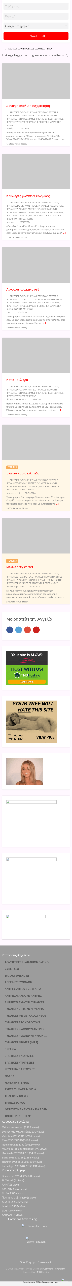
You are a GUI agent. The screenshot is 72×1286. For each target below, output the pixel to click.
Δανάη (10, 128)
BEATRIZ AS (9, 1206)
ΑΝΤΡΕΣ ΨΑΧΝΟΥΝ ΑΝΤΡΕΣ (23, 995)
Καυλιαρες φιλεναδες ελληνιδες (28, 196)
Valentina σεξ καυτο (13, 1135)
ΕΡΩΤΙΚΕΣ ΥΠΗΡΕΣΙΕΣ (17, 122)
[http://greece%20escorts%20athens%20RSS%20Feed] (3, 60)
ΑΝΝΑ (6, 1184)
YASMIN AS (9, 1188)
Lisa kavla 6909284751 (15, 1153)
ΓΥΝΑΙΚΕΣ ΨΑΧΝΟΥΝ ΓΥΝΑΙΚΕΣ (22, 302)
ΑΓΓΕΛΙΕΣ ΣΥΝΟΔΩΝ (19, 112)
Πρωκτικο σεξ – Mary (14, 1197)
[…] (64, 232)
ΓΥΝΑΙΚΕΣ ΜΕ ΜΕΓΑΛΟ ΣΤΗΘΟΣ (22, 206)
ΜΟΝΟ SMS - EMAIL (17, 1082)
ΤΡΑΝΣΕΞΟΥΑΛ (15, 1102)
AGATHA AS (9, 1201)
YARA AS (7, 1214)
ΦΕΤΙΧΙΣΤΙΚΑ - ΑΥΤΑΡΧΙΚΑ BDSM (26, 1109)
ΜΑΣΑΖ (32, 122)
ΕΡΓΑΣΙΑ (10, 1049)
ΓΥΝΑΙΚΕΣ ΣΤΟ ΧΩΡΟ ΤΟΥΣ (50, 206)
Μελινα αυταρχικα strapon (17, 1148)
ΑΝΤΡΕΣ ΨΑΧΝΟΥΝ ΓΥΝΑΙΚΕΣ (24, 1002)
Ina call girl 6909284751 (16, 1166)
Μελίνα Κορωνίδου (15, 586)
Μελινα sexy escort (19, 567)
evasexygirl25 (13, 493)
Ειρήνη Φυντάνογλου (16, 399)
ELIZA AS (7, 1193)
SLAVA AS (7, 1180)
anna (9, 312)
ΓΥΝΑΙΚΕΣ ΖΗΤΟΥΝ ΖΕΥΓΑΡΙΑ (44, 112)
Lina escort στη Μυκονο (15, 1175)
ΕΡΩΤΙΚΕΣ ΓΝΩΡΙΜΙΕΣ (52, 119)
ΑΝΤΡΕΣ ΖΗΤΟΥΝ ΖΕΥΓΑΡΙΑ (23, 988)
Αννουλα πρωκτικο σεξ (22, 289)
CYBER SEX (12, 968)
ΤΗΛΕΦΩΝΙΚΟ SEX (16, 1096)
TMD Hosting (42, 1272)
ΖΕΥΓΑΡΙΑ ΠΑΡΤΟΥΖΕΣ (20, 1069)
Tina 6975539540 (12, 1140)
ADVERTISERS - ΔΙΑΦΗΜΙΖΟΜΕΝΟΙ (27, 962)
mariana (11, 222)
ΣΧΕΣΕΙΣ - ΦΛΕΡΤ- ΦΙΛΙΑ (20, 1089)
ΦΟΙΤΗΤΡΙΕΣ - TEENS (23, 219)
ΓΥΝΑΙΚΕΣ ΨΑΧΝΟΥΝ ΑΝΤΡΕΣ (21, 115)
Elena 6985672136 (13, 1157)
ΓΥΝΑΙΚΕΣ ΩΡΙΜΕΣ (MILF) (30, 119)
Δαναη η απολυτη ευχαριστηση (28, 106)
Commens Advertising (54, 1268)
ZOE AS (6, 1210)
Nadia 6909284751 (13, 1144)
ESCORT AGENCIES (17, 975)
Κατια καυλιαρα (17, 380)
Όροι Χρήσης (27, 1262)
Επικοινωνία (45, 1262)
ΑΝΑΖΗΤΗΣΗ (37, 35)
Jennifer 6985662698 (14, 1161)
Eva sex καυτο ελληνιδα (23, 473)
